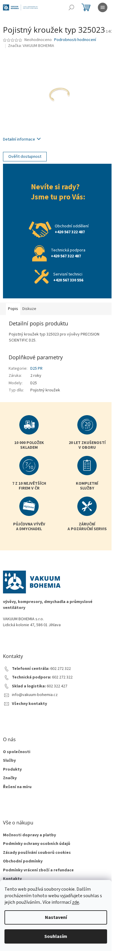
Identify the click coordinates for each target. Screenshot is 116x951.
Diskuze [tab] (29, 309)
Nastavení (56, 917)
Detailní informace (19, 139)
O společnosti (16, 752)
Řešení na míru (17, 787)
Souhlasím (55, 936)
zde (75, 902)
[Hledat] (71, 7)
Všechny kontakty (29, 704)
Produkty (12, 769)
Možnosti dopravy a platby (29, 835)
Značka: (31, 46)
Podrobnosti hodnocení (75, 40)
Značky (10, 778)
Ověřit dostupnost (24, 157)
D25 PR (36, 368)
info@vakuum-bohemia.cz (35, 695)
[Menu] (103, 7)
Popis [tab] (13, 309)
